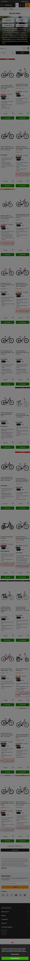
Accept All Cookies (15, 958)
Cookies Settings (15, 954)
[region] (15, 952)
